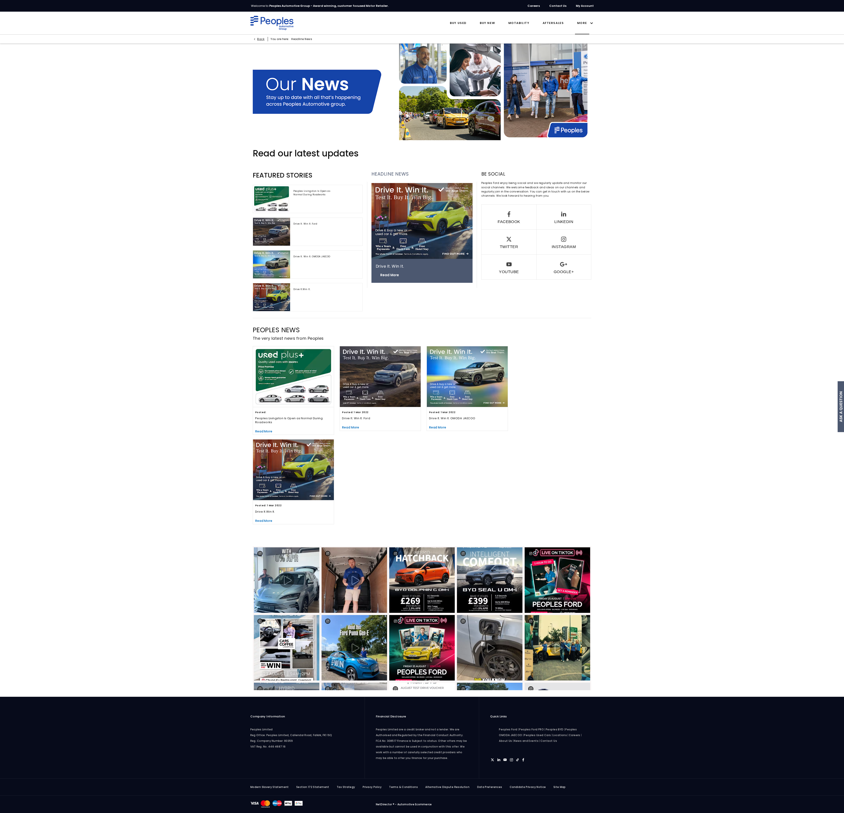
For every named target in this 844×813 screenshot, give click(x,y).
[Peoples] (271, 23)
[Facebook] (508, 216)
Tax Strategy (346, 787)
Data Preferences (489, 787)
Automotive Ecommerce (414, 804)
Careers (574, 735)
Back (260, 39)
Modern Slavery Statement (269, 787)
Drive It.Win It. (301, 289)
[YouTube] (508, 267)
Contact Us (548, 741)
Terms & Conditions (403, 787)
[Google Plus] (563, 267)
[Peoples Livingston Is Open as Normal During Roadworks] (271, 199)
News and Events (526, 741)
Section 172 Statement (312, 787)
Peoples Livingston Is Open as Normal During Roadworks (311, 192)
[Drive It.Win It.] (271, 297)
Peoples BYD (555, 729)
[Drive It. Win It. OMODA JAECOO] (271, 264)
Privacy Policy (372, 787)
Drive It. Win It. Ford (305, 223)
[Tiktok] (517, 759)
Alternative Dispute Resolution (447, 787)
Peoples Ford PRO (531, 729)
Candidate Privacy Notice (528, 787)
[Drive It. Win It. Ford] (271, 232)
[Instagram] (563, 241)
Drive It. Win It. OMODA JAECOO (311, 256)
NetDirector (384, 804)
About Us (505, 741)
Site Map (559, 787)
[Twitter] (508, 241)
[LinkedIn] (563, 216)
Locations (560, 735)
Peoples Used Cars (537, 735)
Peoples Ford (508, 729)
